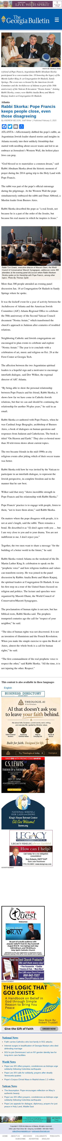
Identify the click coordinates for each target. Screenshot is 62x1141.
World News (9, 1062)
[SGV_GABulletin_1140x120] (31, 6)
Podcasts (55, 1136)
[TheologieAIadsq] (31, 755)
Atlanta (5, 102)
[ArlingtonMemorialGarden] (31, 1122)
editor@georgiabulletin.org (21, 1131)
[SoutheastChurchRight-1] (22, 979)
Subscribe (20, 1139)
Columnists (41, 1136)
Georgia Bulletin (25, 20)
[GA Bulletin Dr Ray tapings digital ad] (23, 955)
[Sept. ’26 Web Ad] (23, 828)
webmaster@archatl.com (41, 1131)
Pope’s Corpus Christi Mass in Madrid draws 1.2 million (29, 1079)
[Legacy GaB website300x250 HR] (31, 865)
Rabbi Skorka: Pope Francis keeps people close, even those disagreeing (28, 111)
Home (5, 1136)
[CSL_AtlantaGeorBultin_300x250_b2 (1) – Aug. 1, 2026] (23, 792)
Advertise (34, 1139)
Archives (27, 1136)
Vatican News (9, 1086)
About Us (15, 1136)
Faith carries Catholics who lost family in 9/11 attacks (28, 1042)
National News (10, 1037)
